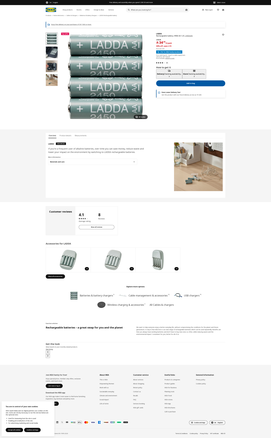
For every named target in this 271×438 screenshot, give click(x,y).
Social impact (104, 400)
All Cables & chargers (162, 304)
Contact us (137, 392)
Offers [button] (87, 10)
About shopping (138, 384)
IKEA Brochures (170, 408)
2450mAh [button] (189, 36)
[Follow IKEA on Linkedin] (57, 422)
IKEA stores (169, 400)
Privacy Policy (204, 433)
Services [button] (111, 10)
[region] (105, 77)
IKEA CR (223, 433)
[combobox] (155, 9)
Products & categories (172, 380)
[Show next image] (145, 77)
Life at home (104, 404)
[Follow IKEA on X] (62, 422)
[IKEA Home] (51, 10)
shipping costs (169, 58)
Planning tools (169, 392)
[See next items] (48, 356)
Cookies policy (201, 384)
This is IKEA (104, 380)
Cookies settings (32, 430)
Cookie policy (194, 433)
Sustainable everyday (107, 392)
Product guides (170, 384)
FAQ (134, 400)
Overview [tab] (52, 135)
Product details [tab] (65, 135)
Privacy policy (200, 380)
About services (138, 380)
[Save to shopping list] (223, 35)
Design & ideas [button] (99, 10)
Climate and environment (108, 396)
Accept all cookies (14, 430)
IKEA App (168, 404)
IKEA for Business (171, 388)
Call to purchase (170, 412)
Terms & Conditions (181, 433)
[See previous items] (48, 352)
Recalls (135, 396)
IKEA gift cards (138, 408)
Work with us (104, 388)
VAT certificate (214, 433)
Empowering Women (107, 384)
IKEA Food (168, 396)
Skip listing (49, 349)
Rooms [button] (79, 10)
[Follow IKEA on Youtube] (67, 422)
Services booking (139, 404)
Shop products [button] (68, 10)
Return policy (137, 388)
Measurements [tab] (81, 135)
